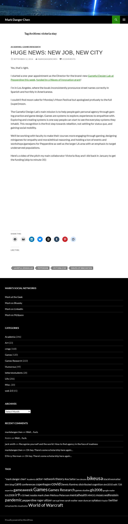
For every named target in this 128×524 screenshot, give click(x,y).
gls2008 (96, 490)
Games (8, 354)
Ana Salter (70, 479)
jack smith (10, 444)
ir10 (22, 495)
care (17, 484)
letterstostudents (14, 372)
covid (55, 484)
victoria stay (59, 268)
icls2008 (10, 495)
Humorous (10, 366)
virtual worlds (11, 506)
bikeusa (95, 478)
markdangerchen (47, 59)
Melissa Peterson (59, 495)
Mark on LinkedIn (14, 309)
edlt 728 (117, 484)
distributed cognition (91, 484)
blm (7, 484)
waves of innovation (81, 268)
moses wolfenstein (107, 495)
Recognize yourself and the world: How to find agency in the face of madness (58, 444)
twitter (113, 500)
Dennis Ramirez (69, 484)
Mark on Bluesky (13, 303)
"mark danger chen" (15, 479)
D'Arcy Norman (13, 456)
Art (6, 342)
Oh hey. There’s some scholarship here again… (49, 450)
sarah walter (71, 500)
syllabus (96, 500)
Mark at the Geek (13, 297)
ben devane (81, 479)
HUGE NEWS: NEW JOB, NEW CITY (57, 52)
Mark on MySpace (14, 315)
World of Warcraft (45, 505)
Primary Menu (124, 20)
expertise (9, 490)
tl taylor (104, 500)
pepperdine (43, 268)
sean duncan (84, 500)
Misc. (7, 384)
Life (7, 378)
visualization (23, 506)
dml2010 (108, 484)
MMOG (92, 495)
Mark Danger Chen (17, 19)
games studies (82, 490)
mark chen (44, 495)
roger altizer (44, 500)
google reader (109, 490)
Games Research (31, 47)
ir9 (17, 495)
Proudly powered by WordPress (19, 520)
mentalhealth (78, 495)
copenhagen (43, 484)
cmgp (8, 348)
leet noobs (31, 495)
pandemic (13, 499)
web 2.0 (9, 390)
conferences (29, 484)
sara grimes (58, 500)
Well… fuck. (32, 432)
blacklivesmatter (112, 479)
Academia (16, 47)
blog (12, 484)
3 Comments (68, 59)
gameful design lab (23, 268)
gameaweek (23, 490)
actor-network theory (50, 479)
